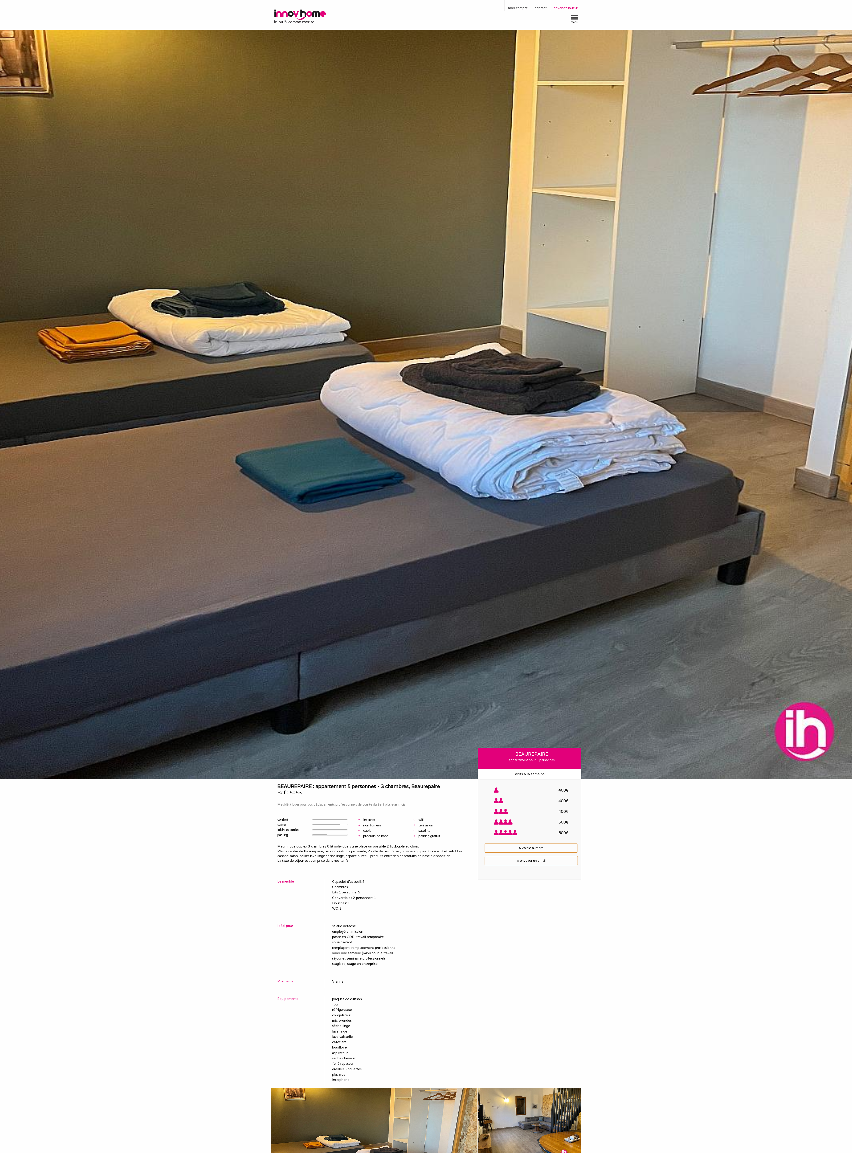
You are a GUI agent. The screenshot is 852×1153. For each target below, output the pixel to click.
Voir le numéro (532, 848)
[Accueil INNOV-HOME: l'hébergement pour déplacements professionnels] (309, 16)
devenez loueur (566, 8)
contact (541, 8)
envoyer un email (532, 860)
